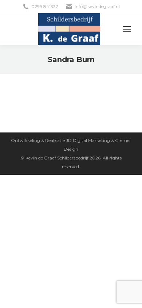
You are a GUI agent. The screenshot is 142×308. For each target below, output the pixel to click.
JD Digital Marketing (88, 140)
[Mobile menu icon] (126, 29)
